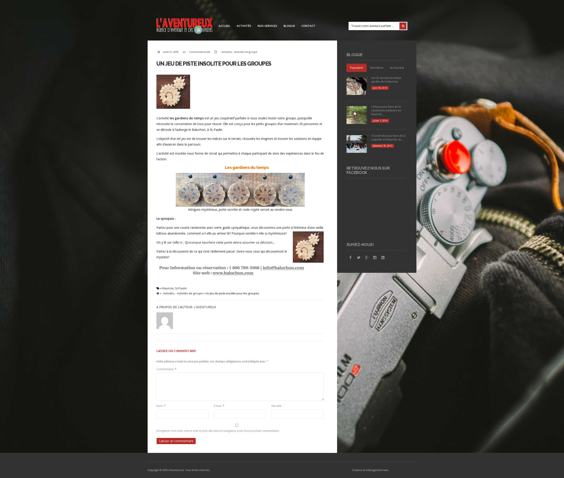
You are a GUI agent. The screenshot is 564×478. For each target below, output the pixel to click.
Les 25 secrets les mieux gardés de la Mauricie (386, 79)
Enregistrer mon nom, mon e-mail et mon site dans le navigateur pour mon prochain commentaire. (218, 431)
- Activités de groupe (245, 52)
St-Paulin (181, 288)
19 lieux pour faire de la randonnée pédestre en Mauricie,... (386, 110)
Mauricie (168, 288)
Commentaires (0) (199, 52)
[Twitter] (359, 258)
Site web (276, 406)
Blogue (289, 26)
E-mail (219, 406)
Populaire (356, 68)
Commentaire (166, 369)
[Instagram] (375, 258)
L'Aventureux (205, 307)
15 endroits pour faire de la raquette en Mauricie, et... (388, 137)
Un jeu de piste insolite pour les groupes (213, 63)
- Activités (226, 52)
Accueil (224, 26)
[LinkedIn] (383, 258)
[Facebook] (350, 258)
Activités (244, 26)
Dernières (377, 68)
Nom (160, 406)
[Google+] (367, 258)
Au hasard (397, 68)
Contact (308, 26)
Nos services (267, 26)
